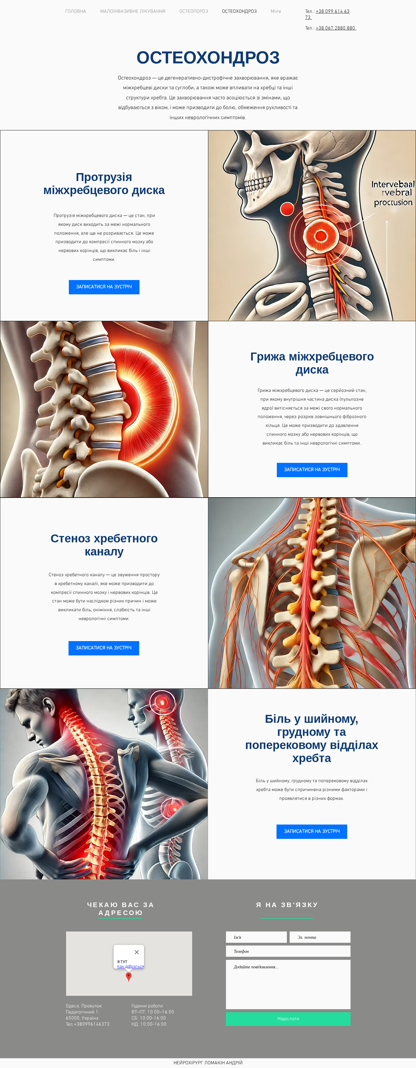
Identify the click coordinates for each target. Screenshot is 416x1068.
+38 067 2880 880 (336, 28)
